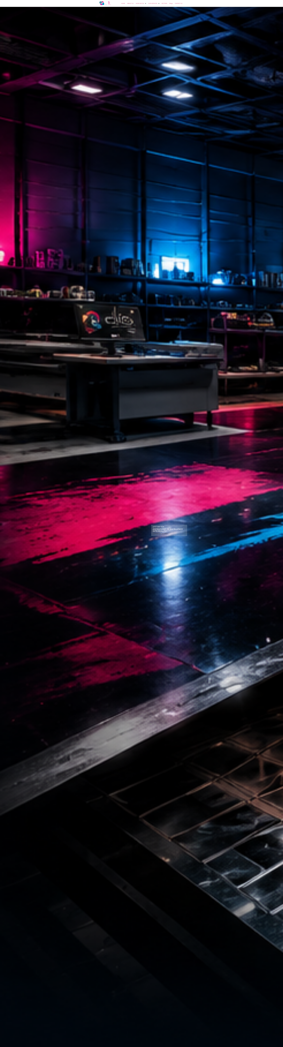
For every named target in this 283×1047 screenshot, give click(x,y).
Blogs (171, 3)
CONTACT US (178, 3)
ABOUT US (130, 3)
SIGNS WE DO (140, 3)
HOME (123, 3)
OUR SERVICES (152, 3)
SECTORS (164, 3)
